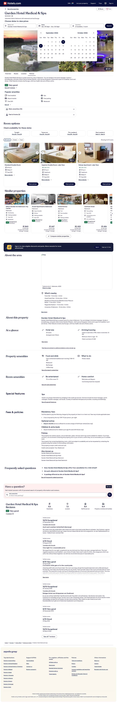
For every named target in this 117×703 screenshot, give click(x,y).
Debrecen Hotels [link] (27, 643)
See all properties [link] (13, 9)
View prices (33, 184)
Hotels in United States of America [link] (13, 666)
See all (7, 105)
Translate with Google (49, 524)
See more (44, 312)
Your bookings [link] (30, 660)
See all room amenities (49, 384)
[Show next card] (112, 213)
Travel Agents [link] (52, 674)
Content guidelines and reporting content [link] (81, 670)
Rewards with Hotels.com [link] (101, 669)
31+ (109, 69)
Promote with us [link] (53, 671)
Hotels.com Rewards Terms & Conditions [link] (79, 674)
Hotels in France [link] (8, 681)
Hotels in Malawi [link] (8, 669)
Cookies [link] (74, 666)
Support (93, 3)
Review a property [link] (31, 669)
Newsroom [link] (52, 665)
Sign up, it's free (106, 247)
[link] (108, 9)
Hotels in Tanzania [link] (8, 675)
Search (109, 26)
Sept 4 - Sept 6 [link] (100, 134)
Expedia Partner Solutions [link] (56, 668)
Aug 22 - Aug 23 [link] (17, 134)
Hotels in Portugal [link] (8, 684)
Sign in (111, 3)
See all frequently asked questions (52, 477)
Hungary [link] (12, 643)
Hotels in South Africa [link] (9, 660)
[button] (48, 42)
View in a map (46, 288)
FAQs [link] (27, 663)
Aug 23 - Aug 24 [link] (45, 134)
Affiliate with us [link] (53, 662)
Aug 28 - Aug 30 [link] (72, 134)
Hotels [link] (6, 643)
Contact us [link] (29, 666)
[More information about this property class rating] (12, 16)
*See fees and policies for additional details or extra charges (58, 348)
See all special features (49, 402)
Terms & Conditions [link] (77, 660)
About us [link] (96, 660)
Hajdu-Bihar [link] (18, 643)
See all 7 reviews (10, 88)
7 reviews (9, 514)
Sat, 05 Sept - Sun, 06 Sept (50, 27)
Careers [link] (96, 663)
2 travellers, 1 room (81, 27)
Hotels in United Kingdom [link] (10, 663)
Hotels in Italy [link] (7, 687)
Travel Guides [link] (98, 666)
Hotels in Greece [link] (8, 678)
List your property (82, 3)
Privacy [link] (73, 663)
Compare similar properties (59, 236)
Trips (100, 3)
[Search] (109, 495)
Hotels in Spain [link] (8, 672)
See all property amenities (50, 370)
